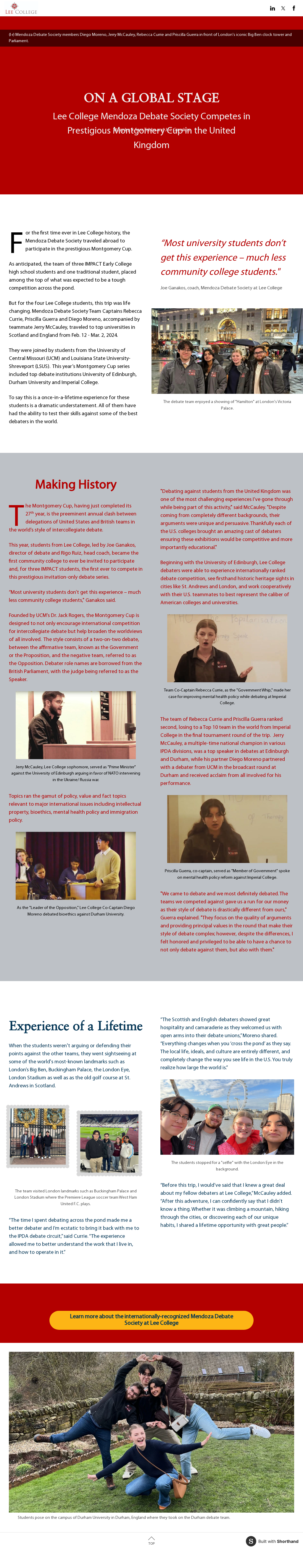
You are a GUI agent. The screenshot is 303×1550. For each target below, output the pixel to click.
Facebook (294, 8)
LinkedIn (272, 8)
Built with (278, 1541)
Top (151, 1543)
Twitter (283, 8)
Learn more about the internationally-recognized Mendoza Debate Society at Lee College (151, 1320)
